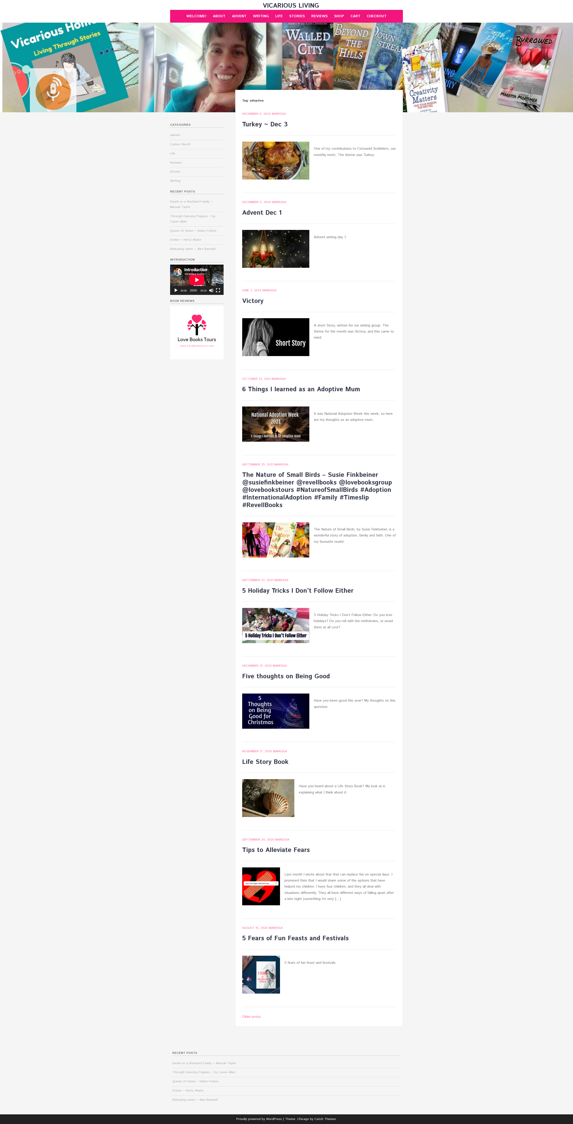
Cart (355, 16)
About (219, 16)
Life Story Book (265, 762)
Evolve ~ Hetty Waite (185, 240)
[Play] (176, 290)
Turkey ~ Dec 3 (265, 124)
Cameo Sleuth (180, 144)
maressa (279, 114)
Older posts (251, 1016)
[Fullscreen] (218, 290)
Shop (339, 16)
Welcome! (196, 16)
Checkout (377, 16)
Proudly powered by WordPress (259, 1119)
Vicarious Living (291, 5)
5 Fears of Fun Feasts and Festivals (295, 938)
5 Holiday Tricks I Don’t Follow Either (297, 590)
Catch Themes (325, 1119)
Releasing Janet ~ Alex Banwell (192, 249)
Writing (261, 16)
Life (279, 16)
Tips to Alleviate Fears (276, 850)
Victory (252, 301)
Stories (297, 16)
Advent (239, 16)
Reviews (319, 16)
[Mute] (211, 290)
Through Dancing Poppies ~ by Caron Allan (203, 1072)
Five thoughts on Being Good (286, 676)
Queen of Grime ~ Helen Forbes (193, 231)
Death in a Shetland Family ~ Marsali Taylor (204, 1063)
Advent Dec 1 (262, 212)
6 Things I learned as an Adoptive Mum (301, 389)
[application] (197, 280)
